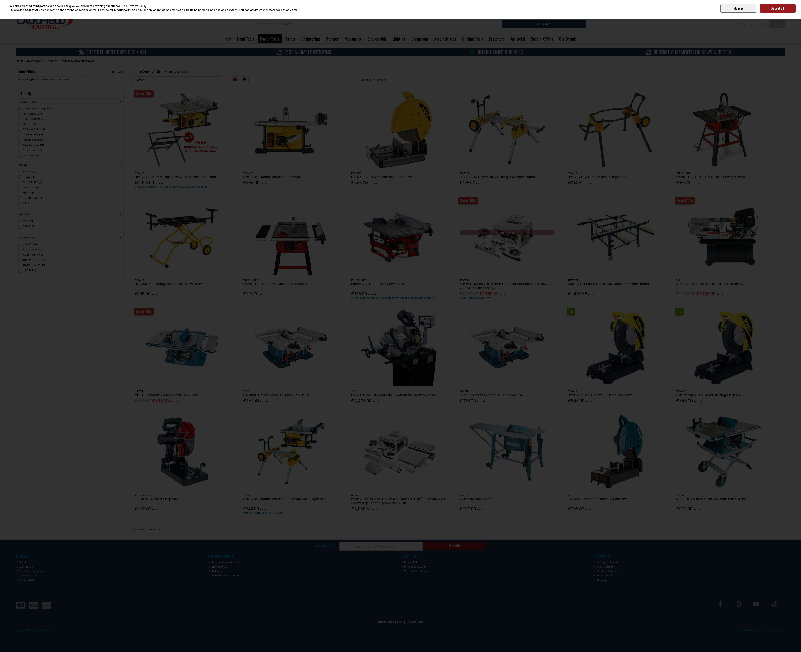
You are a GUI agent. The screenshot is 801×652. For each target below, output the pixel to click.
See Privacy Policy (134, 6)
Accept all (777, 8)
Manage (738, 8)
